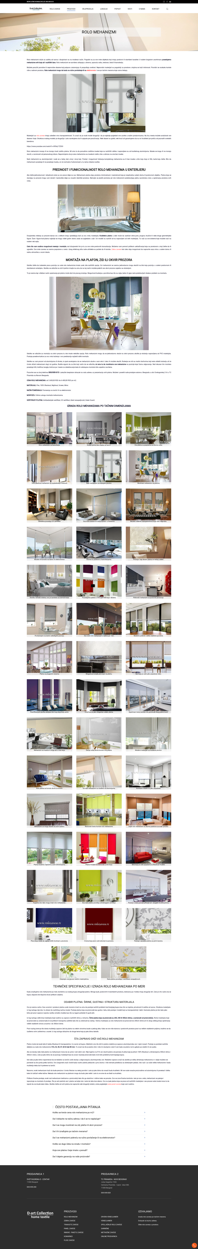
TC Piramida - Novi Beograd (114, 1179)
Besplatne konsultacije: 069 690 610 (40, 1)
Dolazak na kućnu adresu (147, 1221)
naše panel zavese (114, 1084)
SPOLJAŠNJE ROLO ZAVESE (111, 1225)
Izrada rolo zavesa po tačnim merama (152, 1217)
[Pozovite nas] (194, 1230)
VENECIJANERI (106, 1221)
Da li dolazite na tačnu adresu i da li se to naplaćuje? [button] (76, 1119)
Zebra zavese (116, 249)
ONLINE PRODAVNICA (109, 1236)
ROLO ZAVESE (55, 9)
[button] (167, 9)
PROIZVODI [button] (71, 9)
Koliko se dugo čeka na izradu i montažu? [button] (71, 1144)
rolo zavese (40, 136)
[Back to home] (36, 9)
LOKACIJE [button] (104, 9)
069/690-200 (31, 1187)
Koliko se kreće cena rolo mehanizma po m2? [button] (73, 1112)
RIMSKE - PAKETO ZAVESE (73, 1232)
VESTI (130, 9)
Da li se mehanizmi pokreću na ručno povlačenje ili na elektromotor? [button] (84, 1137)
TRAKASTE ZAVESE (71, 1225)
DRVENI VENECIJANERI (109, 1217)
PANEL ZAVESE (69, 1229)
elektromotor (91, 70)
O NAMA (142, 9)
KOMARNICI (68, 1236)
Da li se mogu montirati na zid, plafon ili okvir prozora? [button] (77, 1125)
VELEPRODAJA (87, 9)
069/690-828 (106, 1193)
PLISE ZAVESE (69, 1240)
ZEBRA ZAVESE (69, 1221)
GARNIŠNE (105, 1229)
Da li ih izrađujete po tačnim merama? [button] (70, 1131)
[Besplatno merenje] (194, 1240)
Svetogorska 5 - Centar (38, 1179)
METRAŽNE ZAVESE (108, 1232)
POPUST (117, 9)
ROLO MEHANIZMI (70, 1217)
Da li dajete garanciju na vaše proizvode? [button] (71, 1156)
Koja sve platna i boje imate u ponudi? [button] (70, 1150)
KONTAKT (155, 9)
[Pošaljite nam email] (194, 1235)
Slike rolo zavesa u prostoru (148, 1225)
